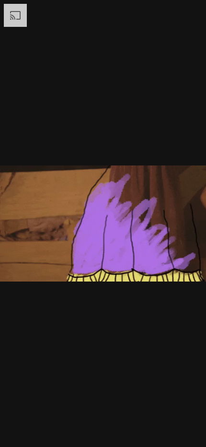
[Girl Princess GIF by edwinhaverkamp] (103, 223)
